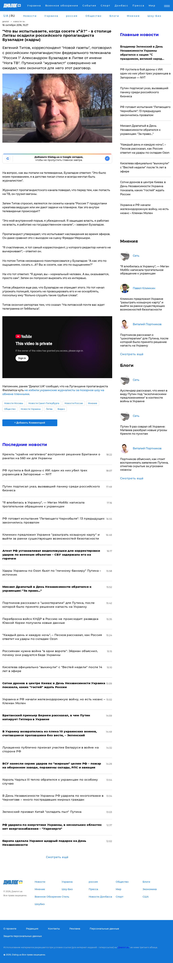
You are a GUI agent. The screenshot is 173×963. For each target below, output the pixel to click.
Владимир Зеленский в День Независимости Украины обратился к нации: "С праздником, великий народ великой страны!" (141, 53)
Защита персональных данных (22, 936)
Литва (49, 409)
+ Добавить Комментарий (29, 422)
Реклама (74, 928)
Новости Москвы (13, 403)
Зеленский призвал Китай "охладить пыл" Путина (42, 811)
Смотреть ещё (57, 857)
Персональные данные (104, 928)
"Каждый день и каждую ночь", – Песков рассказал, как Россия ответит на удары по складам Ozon (144, 148)
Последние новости (24, 444)
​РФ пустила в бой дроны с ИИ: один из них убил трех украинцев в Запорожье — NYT (145, 73)
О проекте (9, 928)
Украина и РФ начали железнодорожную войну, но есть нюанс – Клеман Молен (144, 209)
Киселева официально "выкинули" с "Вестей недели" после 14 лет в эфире (144, 167)
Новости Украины (31, 409)
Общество (10, 409)
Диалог (5, 21)
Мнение (92, 403)
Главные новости (139, 34)
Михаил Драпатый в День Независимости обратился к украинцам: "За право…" (140, 130)
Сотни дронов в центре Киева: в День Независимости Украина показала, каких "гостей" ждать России (143, 188)
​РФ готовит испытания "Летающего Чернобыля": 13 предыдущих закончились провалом (145, 111)
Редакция (32, 928)
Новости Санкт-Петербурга (43, 403)
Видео (61, 409)
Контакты (54, 928)
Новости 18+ (19, 21)
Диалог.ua (123, 947)
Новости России (74, 403)
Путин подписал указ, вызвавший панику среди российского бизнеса (144, 92)
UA (5, 15)
